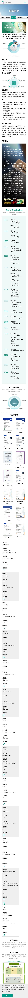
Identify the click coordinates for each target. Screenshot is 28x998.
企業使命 (8, 17)
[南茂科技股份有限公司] (6, 2)
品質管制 (13, 17)
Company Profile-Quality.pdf (14, 961)
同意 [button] (7, 995)
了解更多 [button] (7, 991)
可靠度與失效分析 (21, 17)
